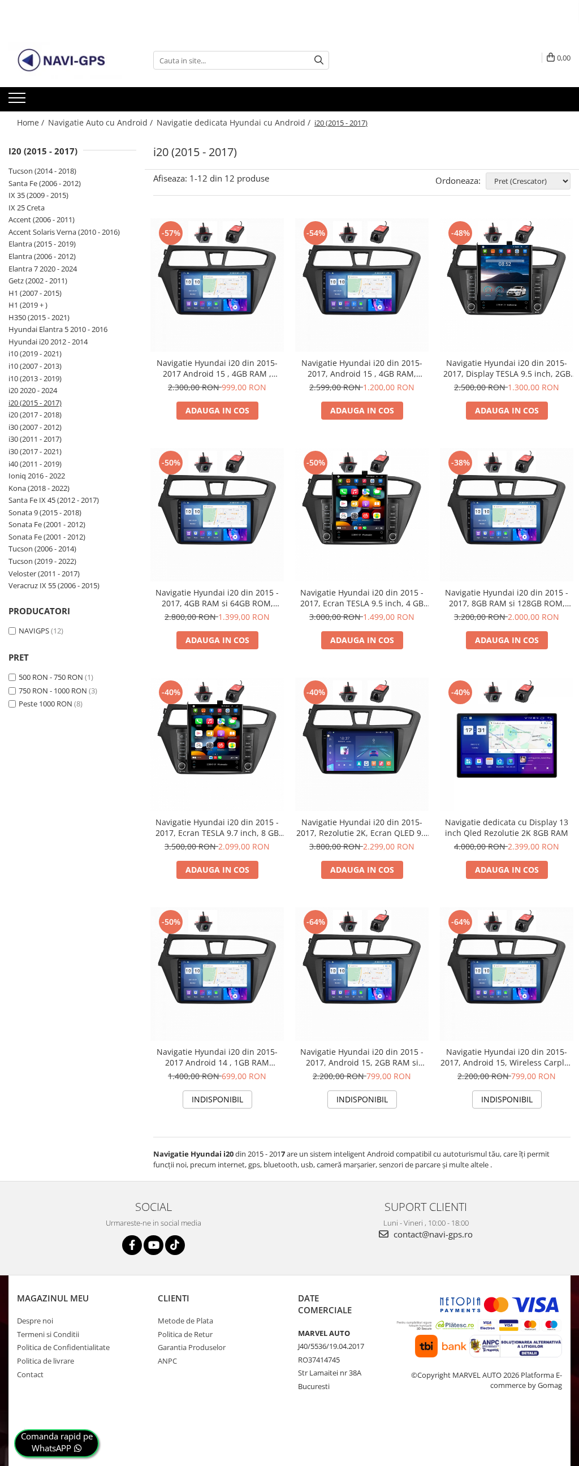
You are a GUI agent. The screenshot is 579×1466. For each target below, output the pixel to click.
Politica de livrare (45, 1361)
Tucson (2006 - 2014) (42, 549)
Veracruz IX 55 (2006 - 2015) (54, 585)
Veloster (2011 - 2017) (44, 573)
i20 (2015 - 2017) (35, 403)
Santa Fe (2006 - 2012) (44, 183)
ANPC (167, 1361)
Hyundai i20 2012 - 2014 (48, 342)
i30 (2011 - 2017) (35, 439)
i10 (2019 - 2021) (35, 353)
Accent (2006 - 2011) (41, 219)
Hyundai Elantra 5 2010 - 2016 (57, 329)
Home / (31, 122)
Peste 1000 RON (45, 703)
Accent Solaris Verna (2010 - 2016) (64, 232)
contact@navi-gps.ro (432, 1234)
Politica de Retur (185, 1334)
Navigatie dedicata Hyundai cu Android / (235, 122)
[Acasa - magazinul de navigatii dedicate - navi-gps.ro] (65, 60)
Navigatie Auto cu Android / (101, 122)
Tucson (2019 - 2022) (42, 561)
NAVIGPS (34, 631)
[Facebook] (132, 1245)
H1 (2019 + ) (27, 305)
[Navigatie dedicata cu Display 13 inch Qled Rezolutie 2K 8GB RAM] (506, 744)
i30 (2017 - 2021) (35, 451)
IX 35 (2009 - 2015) (38, 195)
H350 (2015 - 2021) (39, 317)
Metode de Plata (185, 1321)
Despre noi (35, 1321)
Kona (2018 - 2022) (39, 488)
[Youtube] (153, 1245)
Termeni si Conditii (48, 1334)
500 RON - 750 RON (51, 677)
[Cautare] (319, 60)
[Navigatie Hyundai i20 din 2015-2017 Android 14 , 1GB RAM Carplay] (217, 974)
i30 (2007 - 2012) (35, 427)
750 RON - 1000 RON (53, 690)
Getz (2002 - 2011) (37, 280)
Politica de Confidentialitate (63, 1347)
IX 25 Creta (26, 207)
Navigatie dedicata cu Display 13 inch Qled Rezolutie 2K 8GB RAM (506, 827)
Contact (30, 1374)
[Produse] (18, 101)
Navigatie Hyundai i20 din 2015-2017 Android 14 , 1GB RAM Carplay (217, 1057)
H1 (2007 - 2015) (35, 293)
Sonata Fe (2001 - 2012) (46, 524)
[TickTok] (175, 1245)
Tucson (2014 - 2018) (42, 171)
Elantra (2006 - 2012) (42, 256)
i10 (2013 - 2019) (35, 378)
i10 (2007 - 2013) (35, 366)
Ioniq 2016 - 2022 (36, 476)
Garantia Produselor (192, 1347)
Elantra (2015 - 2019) (42, 244)
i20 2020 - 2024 (32, 390)
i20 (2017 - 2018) (35, 414)
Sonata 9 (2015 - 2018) (44, 512)
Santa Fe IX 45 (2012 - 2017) (53, 500)
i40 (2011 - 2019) (35, 464)
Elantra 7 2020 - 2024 (42, 269)
